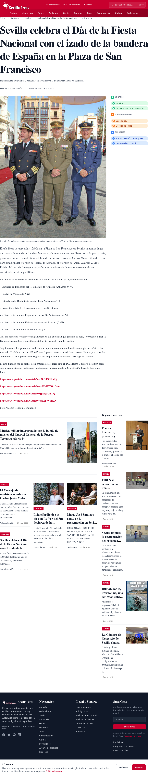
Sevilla (41, 13)
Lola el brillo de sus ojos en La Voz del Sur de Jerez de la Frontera (48, 520)
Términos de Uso (84, 723)
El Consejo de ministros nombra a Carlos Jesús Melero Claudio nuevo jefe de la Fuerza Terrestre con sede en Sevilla (14, 500)
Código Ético (82, 711)
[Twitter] (9, 734)
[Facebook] (3, 734)
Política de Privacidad (86, 715)
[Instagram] (14, 734)
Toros (89, 13)
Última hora (27, 13)
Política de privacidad (132, 736)
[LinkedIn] (19, 734)
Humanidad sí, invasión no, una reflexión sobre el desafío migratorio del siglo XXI (112, 598)
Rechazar (123, 767)
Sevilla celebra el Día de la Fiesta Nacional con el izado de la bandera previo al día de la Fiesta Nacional (14, 548)
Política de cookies (54, 771)
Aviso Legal (81, 727)
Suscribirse (129, 726)
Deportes (78, 13)
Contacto (80, 731)
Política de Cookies (85, 719)
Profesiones (132, 13)
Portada (13, 13)
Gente (66, 13)
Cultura (118, 13)
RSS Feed (43, 752)
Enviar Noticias (120, 750)
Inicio (2, 18)
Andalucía (54, 13)
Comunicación (104, 13)
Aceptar (139, 767)
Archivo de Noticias (48, 747)
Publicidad (118, 742)
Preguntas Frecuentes (124, 746)
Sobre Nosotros (83, 707)
